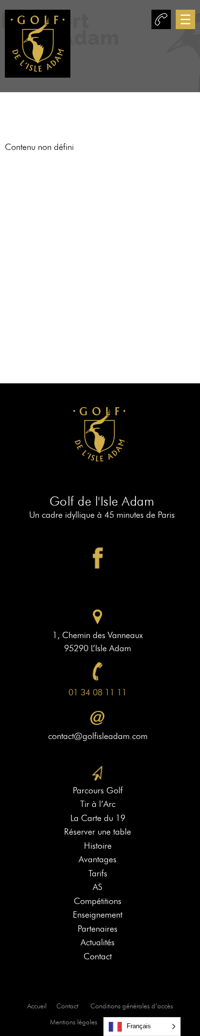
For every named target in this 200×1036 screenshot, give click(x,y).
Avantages (98, 859)
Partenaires (97, 928)
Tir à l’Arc (98, 804)
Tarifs (97, 873)
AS (97, 887)
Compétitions (97, 901)
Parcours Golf (98, 790)
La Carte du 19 (97, 818)
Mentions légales (73, 1022)
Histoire (98, 845)
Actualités (98, 942)
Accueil (37, 1006)
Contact (97, 956)
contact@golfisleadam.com (98, 736)
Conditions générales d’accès (131, 1006)
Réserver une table (97, 831)
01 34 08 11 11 (97, 692)
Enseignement (97, 914)
